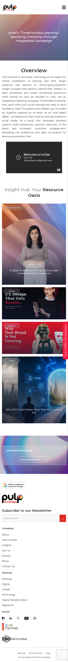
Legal (48, 653)
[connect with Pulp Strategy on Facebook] (3, 617)
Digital (5, 584)
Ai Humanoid (13, 207)
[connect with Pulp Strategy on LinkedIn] (10, 617)
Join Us (6, 550)
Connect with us (30, 459)
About (5, 534)
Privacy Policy (35, 653)
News (5, 561)
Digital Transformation (14, 599)
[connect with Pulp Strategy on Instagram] (35, 617)
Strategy (7, 578)
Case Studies (9, 539)
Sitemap (21, 653)
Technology (8, 594)
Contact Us (8, 566)
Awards (6, 555)
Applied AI (8, 605)
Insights (6, 545)
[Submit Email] (63, 518)
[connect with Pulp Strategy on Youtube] (26, 617)
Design (6, 589)
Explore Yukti (34, 264)
